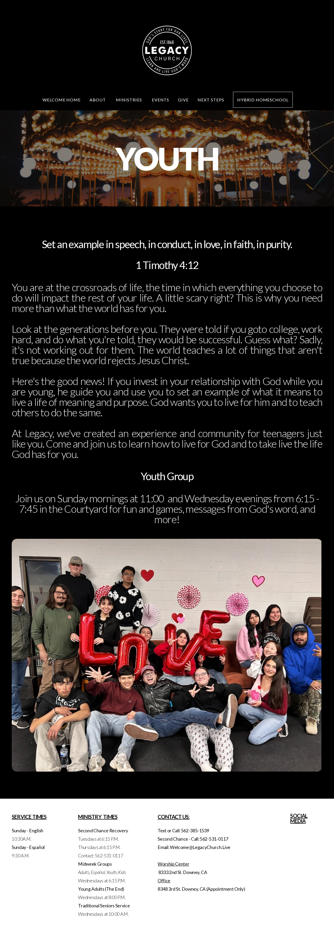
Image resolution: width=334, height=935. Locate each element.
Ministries (129, 99)
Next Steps (211, 99)
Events (160, 99)
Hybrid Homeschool (263, 99)
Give (183, 99)
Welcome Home (62, 99)
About (98, 99)
